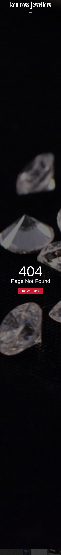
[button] (30, 11)
